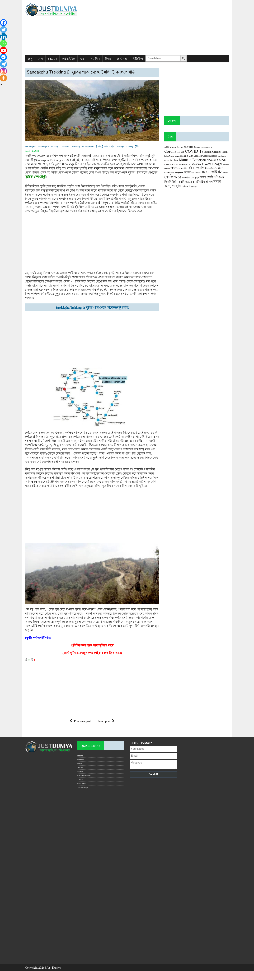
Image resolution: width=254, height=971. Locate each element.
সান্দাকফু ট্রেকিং (132, 146)
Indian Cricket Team (216, 151)
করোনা (187, 172)
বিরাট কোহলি (178, 181)
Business (81, 783)
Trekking (64, 146)
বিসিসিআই (188, 182)
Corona (197, 147)
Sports (80, 771)
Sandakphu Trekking (48, 146)
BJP (191, 146)
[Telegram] (3, 64)
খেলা (40, 59)
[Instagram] (3, 71)
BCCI (186, 147)
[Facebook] (3, 22)
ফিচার (108, 59)
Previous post (82, 721)
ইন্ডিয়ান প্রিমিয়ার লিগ (211, 168)
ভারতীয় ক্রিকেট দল (202, 182)
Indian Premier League (172, 156)
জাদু (30, 59)
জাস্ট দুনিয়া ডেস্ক (188, 178)
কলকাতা (225, 173)
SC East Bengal (181, 164)
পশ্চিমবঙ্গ (218, 177)
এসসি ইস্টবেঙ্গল (179, 173)
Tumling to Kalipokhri (83, 146)
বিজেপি (167, 181)
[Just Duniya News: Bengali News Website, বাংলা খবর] (57, 9)
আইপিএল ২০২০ (175, 168)
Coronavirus (174, 151)
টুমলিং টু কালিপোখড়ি (105, 146)
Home (80, 755)
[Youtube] (3, 50)
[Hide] (1, 84)
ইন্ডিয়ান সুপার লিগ (196, 167)
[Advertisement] (162, 27)
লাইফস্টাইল (68, 59)
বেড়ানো (52, 59)
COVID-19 (194, 151)
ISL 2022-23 (222, 156)
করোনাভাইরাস (211, 171)
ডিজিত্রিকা (138, 59)
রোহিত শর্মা (186, 187)
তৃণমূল (197, 178)
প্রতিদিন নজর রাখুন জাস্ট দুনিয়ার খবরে (92, 645)
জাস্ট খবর (122, 59)
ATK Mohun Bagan (173, 147)
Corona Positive (206, 147)
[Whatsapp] (3, 43)
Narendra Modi (216, 160)
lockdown (174, 160)
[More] (3, 78)
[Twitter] (3, 29)
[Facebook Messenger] (3, 57)
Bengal (80, 759)
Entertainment (84, 775)
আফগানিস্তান (184, 168)
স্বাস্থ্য (82, 59)
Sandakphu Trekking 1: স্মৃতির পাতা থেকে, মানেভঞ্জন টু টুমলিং (92, 307)
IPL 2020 (204, 156)
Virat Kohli (198, 164)
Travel (80, 779)
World (80, 767)
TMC (189, 164)
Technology (82, 787)
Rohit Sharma (169, 164)
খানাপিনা (95, 59)
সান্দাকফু (120, 146)
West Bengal (213, 164)
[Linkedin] (3, 36)
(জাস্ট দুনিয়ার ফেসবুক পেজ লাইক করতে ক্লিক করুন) (92, 653)
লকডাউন (194, 186)
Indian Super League (190, 155)
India (79, 763)
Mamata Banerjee (192, 159)
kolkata (166, 160)
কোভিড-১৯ (172, 176)
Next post (104, 721)
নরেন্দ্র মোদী (206, 177)
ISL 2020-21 (212, 156)
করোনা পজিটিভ (196, 173)
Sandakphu (30, 146)
